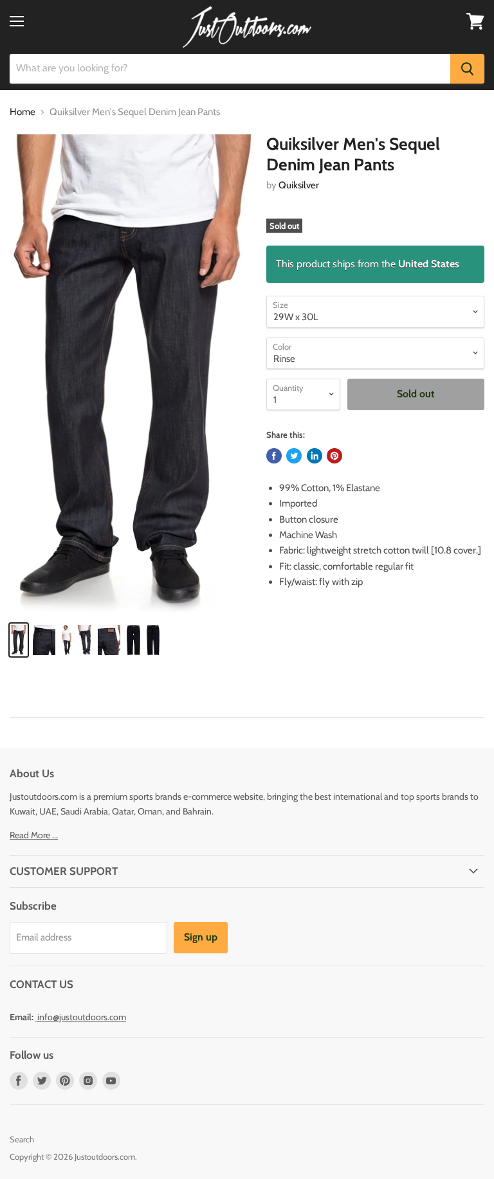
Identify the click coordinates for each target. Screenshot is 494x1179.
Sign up (200, 937)
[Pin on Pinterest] (334, 456)
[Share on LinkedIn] (314, 456)
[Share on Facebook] (274, 456)
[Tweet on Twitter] (294, 456)
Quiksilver (299, 185)
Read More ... (34, 835)
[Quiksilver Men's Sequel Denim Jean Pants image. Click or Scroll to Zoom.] (132, 372)
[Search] (467, 69)
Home (22, 112)
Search (22, 1139)
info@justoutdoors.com (81, 1017)
